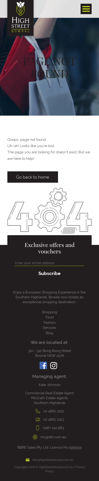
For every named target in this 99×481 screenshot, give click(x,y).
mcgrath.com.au (53, 437)
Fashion (50, 323)
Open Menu (86, 9)
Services (49, 328)
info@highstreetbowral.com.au (52, 460)
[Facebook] (43, 364)
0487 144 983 (53, 428)
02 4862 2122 (53, 411)
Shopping (49, 312)
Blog (49, 333)
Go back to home (32, 177)
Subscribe (49, 273)
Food (50, 317)
